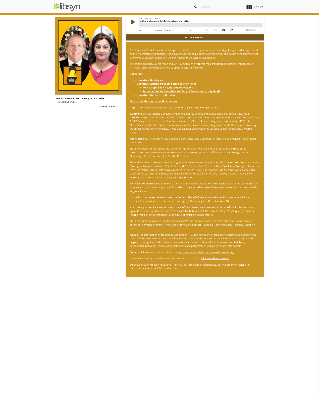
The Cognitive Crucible (66, 101)
